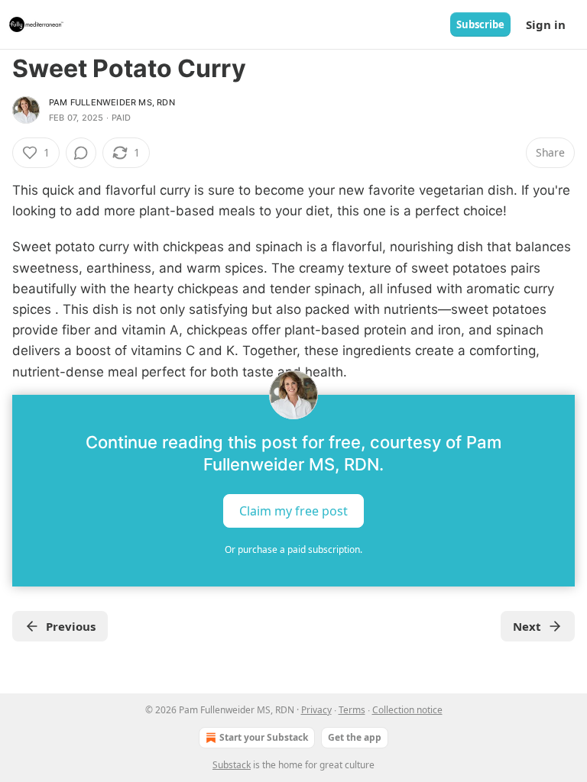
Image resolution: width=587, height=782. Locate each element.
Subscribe (480, 24)
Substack (231, 764)
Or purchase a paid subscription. (293, 549)
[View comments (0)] (81, 152)
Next (527, 626)
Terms (352, 709)
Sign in (546, 24)
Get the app (354, 737)
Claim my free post (293, 510)
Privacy (316, 709)
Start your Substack (263, 737)
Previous (71, 626)
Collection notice (407, 709)
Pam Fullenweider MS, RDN (112, 102)
